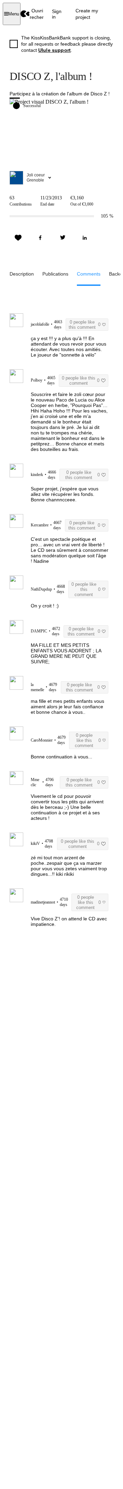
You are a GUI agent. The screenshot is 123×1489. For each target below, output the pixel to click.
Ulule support (54, 50)
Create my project (87, 14)
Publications (55, 274)
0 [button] (84, 324)
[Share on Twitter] (62, 237)
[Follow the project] (18, 237)
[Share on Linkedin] (84, 237)
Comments (88, 274)
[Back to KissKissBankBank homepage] (25, 14)
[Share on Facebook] (40, 237)
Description (22, 274)
